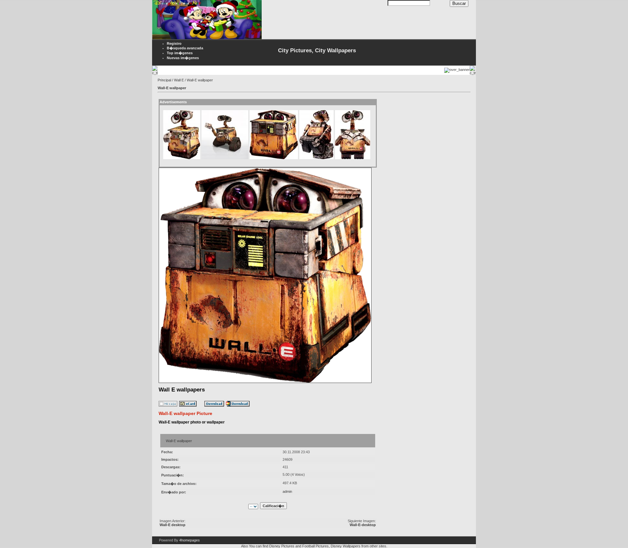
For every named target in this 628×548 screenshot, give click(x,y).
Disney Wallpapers (345, 546)
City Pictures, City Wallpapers (317, 50)
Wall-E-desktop (363, 525)
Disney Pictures (281, 546)
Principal (164, 80)
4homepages (189, 540)
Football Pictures (315, 546)
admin (287, 491)
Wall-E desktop (172, 525)
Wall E (179, 80)
